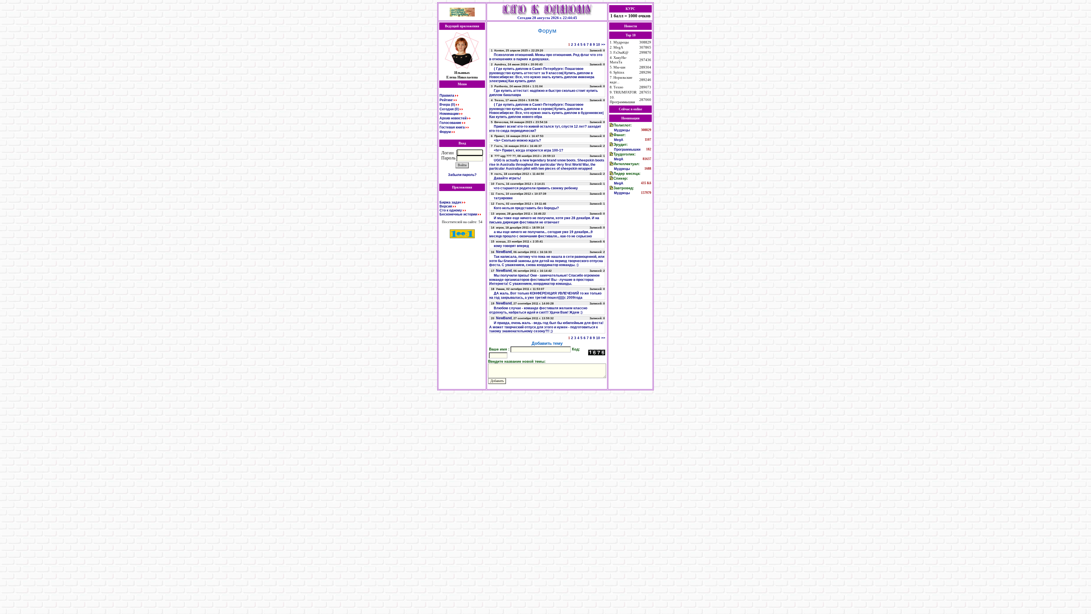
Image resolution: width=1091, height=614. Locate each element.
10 (598, 45)
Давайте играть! (507, 178)
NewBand (504, 252)
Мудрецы (622, 130)
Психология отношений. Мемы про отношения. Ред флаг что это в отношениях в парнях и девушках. (545, 57)
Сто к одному (451, 210)
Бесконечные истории (458, 214)
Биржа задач (450, 202)
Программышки (627, 150)
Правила (447, 96)
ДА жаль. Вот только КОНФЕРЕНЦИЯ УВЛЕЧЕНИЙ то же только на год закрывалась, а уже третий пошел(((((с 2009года (545, 295)
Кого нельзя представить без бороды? (526, 208)
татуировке (503, 198)
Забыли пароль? (462, 175)
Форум (445, 132)
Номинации (449, 114)
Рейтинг (446, 100)
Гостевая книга (452, 127)
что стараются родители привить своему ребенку (536, 188)
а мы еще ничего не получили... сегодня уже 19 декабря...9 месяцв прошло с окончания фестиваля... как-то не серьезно (541, 234)
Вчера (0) (447, 105)
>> (603, 45)
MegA (618, 140)
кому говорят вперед (511, 246)
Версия (446, 206)
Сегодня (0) (449, 109)
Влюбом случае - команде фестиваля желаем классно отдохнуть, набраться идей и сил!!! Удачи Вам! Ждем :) (538, 310)
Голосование (450, 123)
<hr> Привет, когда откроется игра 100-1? (528, 150)
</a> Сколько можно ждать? (517, 140)
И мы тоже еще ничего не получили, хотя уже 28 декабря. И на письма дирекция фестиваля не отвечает (544, 220)
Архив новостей (453, 118)
